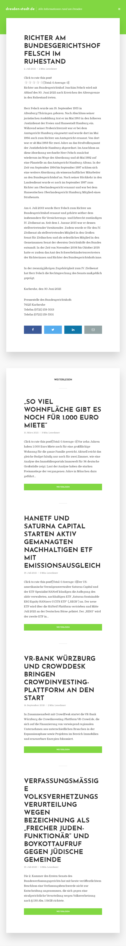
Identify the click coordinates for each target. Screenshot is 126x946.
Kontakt (73, 9)
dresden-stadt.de (20, 9)
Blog (61, 9)
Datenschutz (106, 9)
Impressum (88, 9)
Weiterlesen (63, 487)
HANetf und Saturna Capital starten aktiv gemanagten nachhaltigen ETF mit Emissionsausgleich (62, 542)
